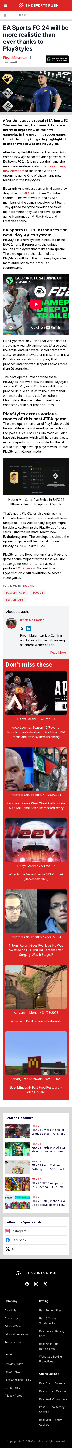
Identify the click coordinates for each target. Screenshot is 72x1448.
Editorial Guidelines (16, 1334)
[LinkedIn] (28, 628)
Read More (58, 652)
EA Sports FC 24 (15, 592)
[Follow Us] (57, 59)
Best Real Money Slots (53, 1399)
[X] (22, 628)
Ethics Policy (12, 1371)
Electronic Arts (14, 599)
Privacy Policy (13, 1395)
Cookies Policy (14, 1364)
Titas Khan (29, 585)
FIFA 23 (22, 15)
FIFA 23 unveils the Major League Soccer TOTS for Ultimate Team (47, 1132)
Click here (25, 568)
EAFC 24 (28, 193)
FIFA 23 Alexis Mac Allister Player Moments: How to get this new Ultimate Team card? (48, 1149)
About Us (10, 1310)
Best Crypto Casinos (52, 1383)
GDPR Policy (12, 1387)
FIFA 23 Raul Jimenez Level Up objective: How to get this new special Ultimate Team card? (48, 1203)
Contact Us (12, 1318)
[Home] (38, 5)
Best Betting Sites (50, 1310)
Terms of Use (13, 1342)
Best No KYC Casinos (52, 1391)
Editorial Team (13, 1326)
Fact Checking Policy (18, 1379)
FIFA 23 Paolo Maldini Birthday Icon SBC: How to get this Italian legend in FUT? (48, 1167)
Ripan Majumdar (15, 57)
